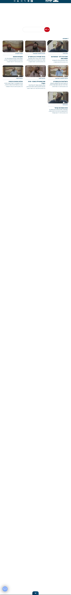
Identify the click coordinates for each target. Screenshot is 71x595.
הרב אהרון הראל (64, 62)
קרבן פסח (65, 105)
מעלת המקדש (19, 53)
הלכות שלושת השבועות (39, 53)
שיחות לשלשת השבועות (61, 78)
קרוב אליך (65, 53)
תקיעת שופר (42, 78)
